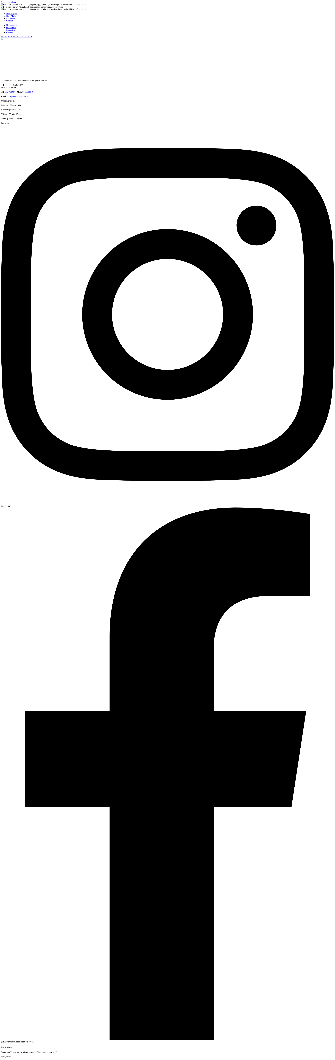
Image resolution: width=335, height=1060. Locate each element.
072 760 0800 (10, 92)
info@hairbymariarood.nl (17, 96)
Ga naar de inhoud (8, 2)
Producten (10, 18)
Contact (9, 21)
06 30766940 (27, 92)
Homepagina (11, 14)
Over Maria (11, 16)
